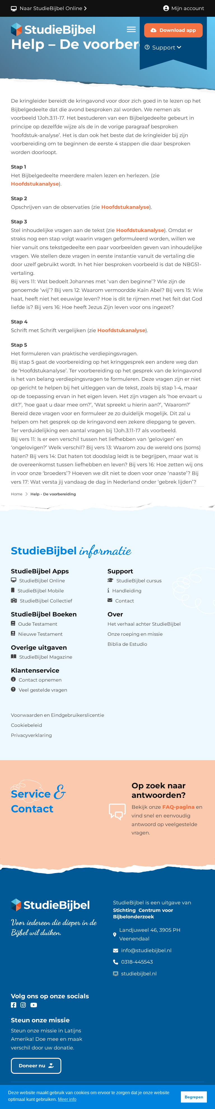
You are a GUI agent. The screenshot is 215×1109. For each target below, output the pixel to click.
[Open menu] (131, 29)
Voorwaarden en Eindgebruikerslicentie (57, 715)
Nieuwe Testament (40, 634)
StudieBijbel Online (42, 580)
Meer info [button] (67, 1099)
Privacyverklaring (31, 735)
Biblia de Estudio (127, 644)
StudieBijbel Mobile (41, 590)
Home (16, 494)
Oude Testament (37, 624)
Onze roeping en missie (135, 634)
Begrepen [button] (194, 1097)
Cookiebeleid (26, 725)
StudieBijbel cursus (139, 580)
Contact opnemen (40, 680)
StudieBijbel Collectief (46, 601)
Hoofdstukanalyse (35, 184)
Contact (124, 601)
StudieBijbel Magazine (45, 657)
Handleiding (126, 590)
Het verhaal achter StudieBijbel (144, 624)
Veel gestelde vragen (43, 690)
